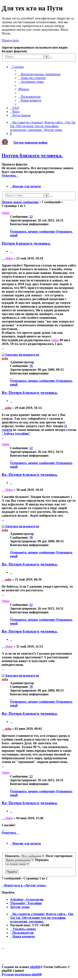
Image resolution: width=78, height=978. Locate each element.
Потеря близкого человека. (32, 155)
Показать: (13, 856)
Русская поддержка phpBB (22, 974)
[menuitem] (39, 74)
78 (31, 366)
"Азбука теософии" (16, 433)
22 (31, 216)
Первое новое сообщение (20, 202)
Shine (6, 213)
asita (5, 358)
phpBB (35, 967)
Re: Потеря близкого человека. (30, 392)
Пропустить (10, 40)
